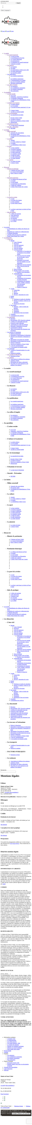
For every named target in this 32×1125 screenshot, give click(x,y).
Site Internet (4, 824)
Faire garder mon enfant (13, 1049)
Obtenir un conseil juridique (14, 1047)
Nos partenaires (11, 1059)
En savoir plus (26, 1113)
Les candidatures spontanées (14, 1056)
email (4, 884)
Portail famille (7, 1050)
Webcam (6, 1070)
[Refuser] (1, 1115)
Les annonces (10, 1055)
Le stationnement (11, 1040)
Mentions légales (18, 1106)
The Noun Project (14, 843)
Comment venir (11, 1038)
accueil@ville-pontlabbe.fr (11, 792)
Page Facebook (5, 1094)
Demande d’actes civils (13, 1062)
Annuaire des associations (10, 1067)
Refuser (20, 1113)
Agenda (6, 1052)
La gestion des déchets (13, 1044)
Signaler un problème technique (15, 1046)
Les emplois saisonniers (13, 1058)
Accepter (14, 1113)
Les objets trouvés (12, 1041)
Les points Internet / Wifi (13, 1043)
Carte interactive (8, 1068)
